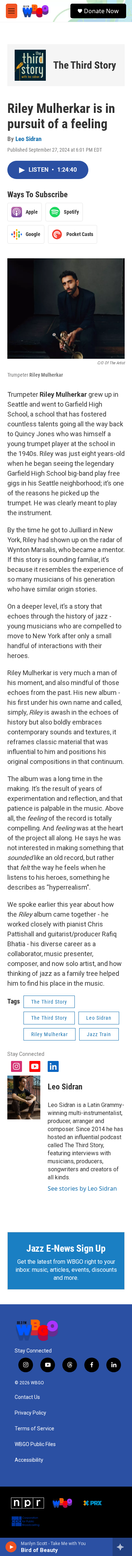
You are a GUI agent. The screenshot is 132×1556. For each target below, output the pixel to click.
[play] (11, 1547)
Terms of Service (34, 1428)
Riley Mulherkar (49, 1034)
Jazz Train (99, 1034)
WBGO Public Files (35, 1444)
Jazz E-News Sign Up (66, 1248)
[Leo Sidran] (23, 1097)
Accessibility (29, 1460)
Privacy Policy (30, 1413)
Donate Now (101, 11)
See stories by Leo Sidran (82, 1188)
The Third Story (84, 65)
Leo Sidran (28, 138)
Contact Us (27, 1397)
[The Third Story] (30, 65)
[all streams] (122, 1547)
